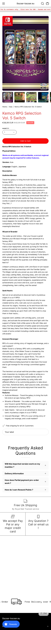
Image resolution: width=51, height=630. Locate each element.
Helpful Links (8, 626)
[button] (42, 3)
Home (4, 107)
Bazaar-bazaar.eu (25, 3)
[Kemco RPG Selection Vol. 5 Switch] (7, 97)
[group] (25, 9)
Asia (10, 107)
